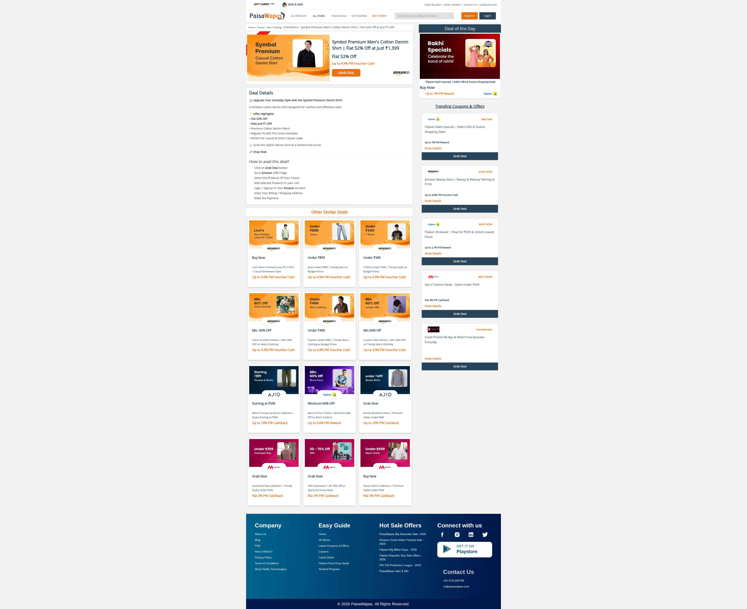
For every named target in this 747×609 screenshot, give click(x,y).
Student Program (329, 569)
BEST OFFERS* (379, 16)
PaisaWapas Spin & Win (394, 571)
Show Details (433, 148)
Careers (324, 551)
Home (322, 534)
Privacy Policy (263, 557)
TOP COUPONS (359, 16)
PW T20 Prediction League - (400, 565)
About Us (260, 534)
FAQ (257, 545)
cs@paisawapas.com (456, 586)
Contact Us (458, 572)
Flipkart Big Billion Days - (398, 549)
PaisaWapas (362, 604)
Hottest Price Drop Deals (334, 563)
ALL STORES (319, 16)
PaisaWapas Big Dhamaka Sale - (402, 534)
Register (469, 16)
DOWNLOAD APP (488, 4)
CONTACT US (470, 4)
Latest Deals (326, 557)
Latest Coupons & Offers (334, 545)
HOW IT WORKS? (452, 4)
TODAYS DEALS (339, 16)
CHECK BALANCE (432, 4)
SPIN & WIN (295, 4)
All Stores (324, 539)
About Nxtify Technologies (271, 569)
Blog (257, 539)
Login (487, 16)
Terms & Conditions (267, 563)
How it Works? (264, 551)
